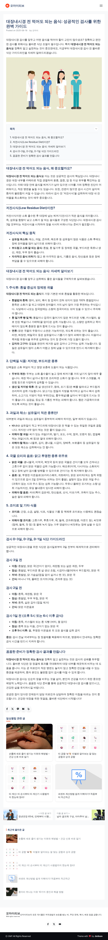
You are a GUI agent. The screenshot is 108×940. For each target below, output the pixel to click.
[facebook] (7, 709)
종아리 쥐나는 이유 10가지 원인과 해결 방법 (41, 891)
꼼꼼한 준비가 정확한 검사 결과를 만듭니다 (36, 155)
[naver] (23, 709)
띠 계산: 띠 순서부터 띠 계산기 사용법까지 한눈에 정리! (47, 865)
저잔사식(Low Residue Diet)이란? (31, 142)
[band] (28, 709)
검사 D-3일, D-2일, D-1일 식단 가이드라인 (36, 151)
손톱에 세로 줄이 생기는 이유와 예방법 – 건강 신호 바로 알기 (50, 838)
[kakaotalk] (17, 709)
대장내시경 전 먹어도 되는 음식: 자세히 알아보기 (39, 146)
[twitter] (12, 709)
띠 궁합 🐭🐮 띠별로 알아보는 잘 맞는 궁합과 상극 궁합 (47, 852)
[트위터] (54, 924)
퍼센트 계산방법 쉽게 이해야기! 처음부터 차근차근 (44, 878)
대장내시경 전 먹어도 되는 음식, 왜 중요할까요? (38, 137)
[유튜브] (60, 924)
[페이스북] (48, 924)
